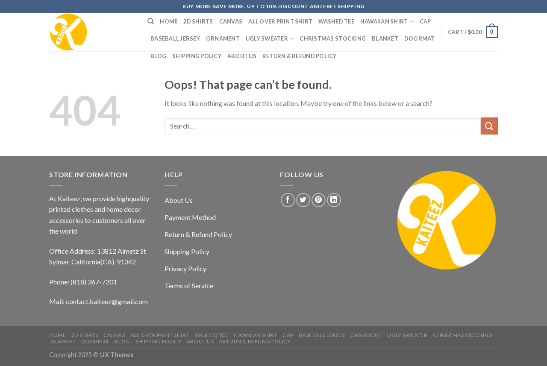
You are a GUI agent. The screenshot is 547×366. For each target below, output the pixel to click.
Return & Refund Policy (299, 56)
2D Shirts (198, 21)
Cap (425, 21)
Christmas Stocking (333, 38)
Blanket (385, 38)
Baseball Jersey (175, 38)
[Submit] (489, 125)
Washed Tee (336, 21)
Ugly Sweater (267, 38)
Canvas (231, 21)
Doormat (419, 38)
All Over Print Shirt (280, 21)
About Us (241, 56)
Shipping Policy (196, 56)
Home (168, 21)
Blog (158, 56)
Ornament (223, 38)
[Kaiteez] (92, 32)
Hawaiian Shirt (384, 21)
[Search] (150, 21)
